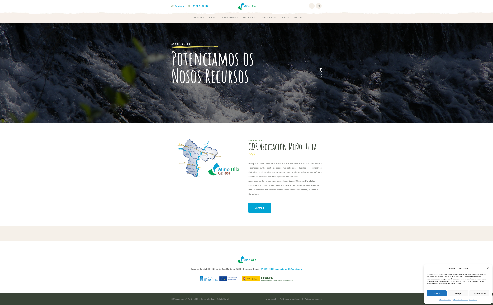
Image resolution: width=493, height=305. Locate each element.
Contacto (179, 5)
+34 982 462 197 (199, 5)
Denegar (458, 293)
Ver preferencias (479, 293)
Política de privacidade (460, 300)
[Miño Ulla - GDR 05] (246, 5)
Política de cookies (445, 300)
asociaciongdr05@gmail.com (288, 269)
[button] (488, 268)
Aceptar (436, 293)
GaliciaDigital (223, 299)
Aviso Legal (473, 300)
